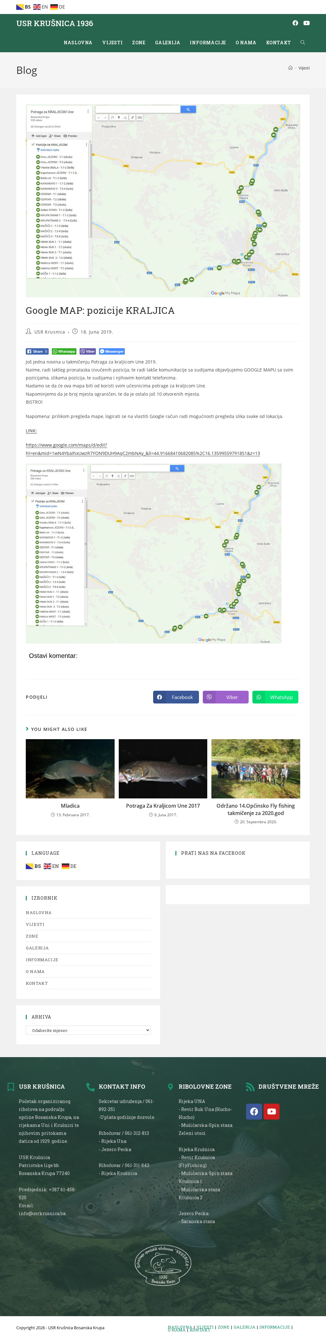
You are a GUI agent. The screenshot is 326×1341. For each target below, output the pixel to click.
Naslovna (39, 912)
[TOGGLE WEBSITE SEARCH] (303, 42)
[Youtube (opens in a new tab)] (306, 23)
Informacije (42, 959)
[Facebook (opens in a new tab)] (295, 23)
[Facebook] (254, 1112)
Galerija (37, 948)
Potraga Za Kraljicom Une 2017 (163, 805)
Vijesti (304, 68)
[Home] (290, 68)
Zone (32, 936)
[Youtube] (272, 1112)
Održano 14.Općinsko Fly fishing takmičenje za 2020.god (255, 809)
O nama (35, 971)
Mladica (70, 805)
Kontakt (37, 983)
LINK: (31, 431)
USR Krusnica (49, 332)
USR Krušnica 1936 (54, 23)
